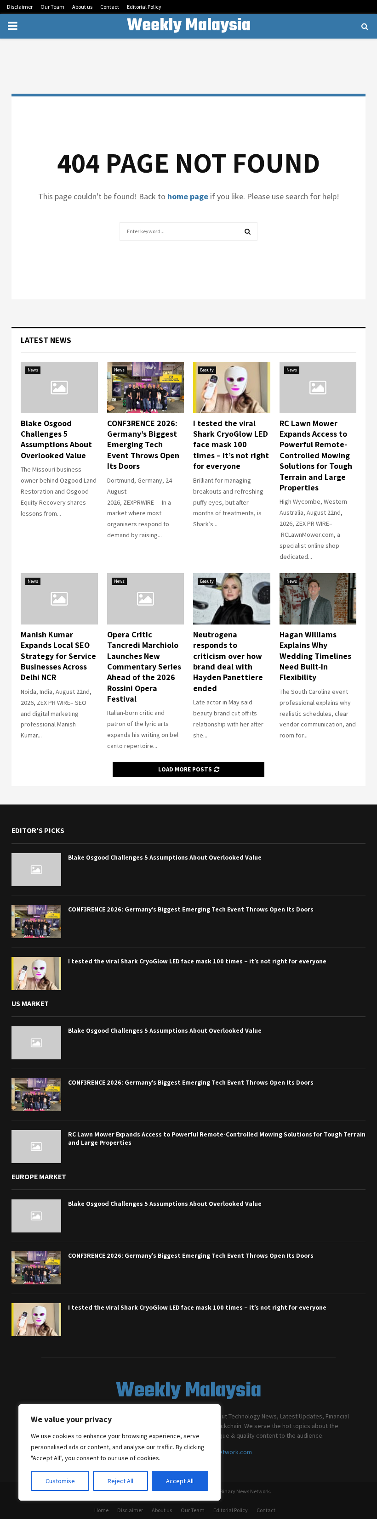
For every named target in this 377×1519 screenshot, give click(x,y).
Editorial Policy (144, 6)
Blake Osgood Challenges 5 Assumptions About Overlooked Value (56, 439)
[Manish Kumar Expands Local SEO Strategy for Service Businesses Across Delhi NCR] (59, 598)
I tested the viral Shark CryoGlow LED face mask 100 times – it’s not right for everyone (231, 445)
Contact (109, 6)
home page (187, 196)
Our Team (52, 6)
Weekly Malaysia (189, 26)
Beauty (207, 370)
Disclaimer (20, 6)
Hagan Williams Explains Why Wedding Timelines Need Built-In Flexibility (315, 656)
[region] (119, 1452)
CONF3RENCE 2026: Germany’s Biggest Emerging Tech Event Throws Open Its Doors (143, 445)
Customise (60, 1481)
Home (101, 1510)
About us (82, 6)
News (33, 370)
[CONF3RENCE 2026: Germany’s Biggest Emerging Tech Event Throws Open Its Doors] (145, 387)
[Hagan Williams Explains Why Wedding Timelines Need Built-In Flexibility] (318, 598)
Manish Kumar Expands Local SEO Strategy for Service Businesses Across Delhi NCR (58, 656)
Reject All (120, 1481)
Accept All (180, 1481)
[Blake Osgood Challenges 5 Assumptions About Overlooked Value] (59, 387)
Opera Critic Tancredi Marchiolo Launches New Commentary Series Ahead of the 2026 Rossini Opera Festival (144, 666)
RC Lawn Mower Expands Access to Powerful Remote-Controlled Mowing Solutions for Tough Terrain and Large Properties (316, 455)
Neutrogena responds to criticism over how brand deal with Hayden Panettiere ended (228, 661)
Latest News (46, 340)
